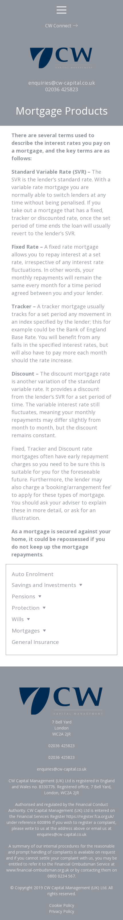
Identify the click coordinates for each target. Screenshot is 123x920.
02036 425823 (61, 89)
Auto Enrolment (32, 574)
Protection (25, 607)
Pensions (23, 596)
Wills (18, 619)
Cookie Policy (61, 905)
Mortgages (26, 630)
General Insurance (35, 642)
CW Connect (58, 26)
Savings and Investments (44, 585)
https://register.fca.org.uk (89, 816)
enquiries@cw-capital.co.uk (61, 82)
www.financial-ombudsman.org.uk (37, 870)
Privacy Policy (61, 911)
